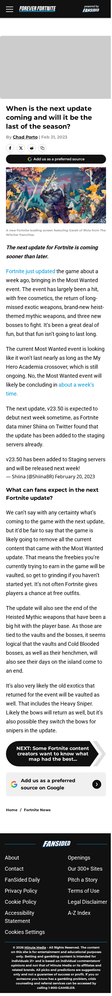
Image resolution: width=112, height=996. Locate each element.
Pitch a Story (83, 880)
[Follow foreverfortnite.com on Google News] (96, 784)
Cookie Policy (20, 902)
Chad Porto (25, 137)
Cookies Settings (25, 932)
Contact (14, 869)
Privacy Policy (21, 891)
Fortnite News (37, 810)
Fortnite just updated (30, 271)
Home (12, 810)
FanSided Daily (22, 880)
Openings (79, 857)
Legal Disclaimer (87, 902)
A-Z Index (79, 913)
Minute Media (35, 947)
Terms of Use (83, 891)
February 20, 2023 (75, 476)
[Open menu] (9, 9)
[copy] (42, 148)
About (12, 857)
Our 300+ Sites (85, 869)
